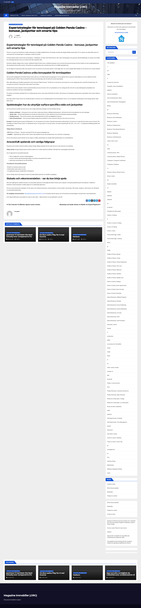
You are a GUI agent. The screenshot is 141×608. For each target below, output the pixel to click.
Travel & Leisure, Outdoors (114, 437)
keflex (108, 340)
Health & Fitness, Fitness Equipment (117, 262)
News (108, 355)
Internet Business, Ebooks (114, 301)
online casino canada (113, 367)
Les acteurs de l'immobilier (114, 344)
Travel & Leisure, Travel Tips (114, 441)
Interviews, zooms (112, 324)
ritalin (108, 410)
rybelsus (109, 414)
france (108, 242)
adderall (109, 90)
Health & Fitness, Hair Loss (114, 266)
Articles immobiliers (112, 94)
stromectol (110, 430)
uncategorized (111, 449)
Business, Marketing (112, 133)
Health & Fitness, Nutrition (114, 273)
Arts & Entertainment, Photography (116, 102)
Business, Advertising (113, 113)
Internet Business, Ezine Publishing (116, 305)
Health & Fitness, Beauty (113, 254)
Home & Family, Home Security (115, 289)
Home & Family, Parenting (114, 293)
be (107, 109)
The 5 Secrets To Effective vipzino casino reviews (24, 204)
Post (108, 387)
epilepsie (109, 195)
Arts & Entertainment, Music (114, 98)
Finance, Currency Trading (114, 223)
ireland (109, 328)
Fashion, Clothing (112, 215)
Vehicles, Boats (111, 461)
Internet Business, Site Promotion (116, 320)
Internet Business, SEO (113, 316)
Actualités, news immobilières (15, 24)
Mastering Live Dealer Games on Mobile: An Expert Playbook (79, 204)
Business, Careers (112, 121)
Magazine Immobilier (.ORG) (70, 6)
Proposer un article (62, 15)
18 (107, 70)
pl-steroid (109, 379)
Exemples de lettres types (114, 211)
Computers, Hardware (113, 164)
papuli (18, 35)
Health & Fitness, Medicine (114, 269)
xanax (108, 473)
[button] (136, 15)
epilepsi (109, 191)
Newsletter (14, 15)
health (108, 250)
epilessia (109, 199)
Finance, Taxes (111, 230)
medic (108, 351)
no (107, 363)
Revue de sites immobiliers (114, 406)
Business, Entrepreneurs (113, 125)
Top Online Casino (112, 434)
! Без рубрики (111, 62)
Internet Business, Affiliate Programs (116, 297)
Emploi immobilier (112, 184)
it (107, 332)
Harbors (76, 237)
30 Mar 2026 (11, 577)
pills (108, 375)
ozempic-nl (110, 371)
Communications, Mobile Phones (116, 156)
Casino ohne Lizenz (112, 141)
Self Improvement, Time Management (117, 422)
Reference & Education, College (115, 398)
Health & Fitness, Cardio (113, 258)
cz (107, 168)
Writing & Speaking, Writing (114, 469)
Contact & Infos (46, 15)
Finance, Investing (112, 227)
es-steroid (109, 207)
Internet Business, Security (114, 312)
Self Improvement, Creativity (114, 418)
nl (107, 359)
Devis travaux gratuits (29, 15)
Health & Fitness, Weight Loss (115, 277)
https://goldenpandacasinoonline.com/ (34, 193)
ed (107, 180)
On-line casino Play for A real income (52, 236)
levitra (108, 348)
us (107, 453)
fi (107, 219)
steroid (109, 426)
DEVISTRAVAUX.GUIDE (121, 32)
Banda (109, 105)
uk (107, 445)
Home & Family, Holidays (114, 281)
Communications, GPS (113, 152)
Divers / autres (111, 176)
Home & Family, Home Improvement (116, 285)
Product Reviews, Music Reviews (116, 394)
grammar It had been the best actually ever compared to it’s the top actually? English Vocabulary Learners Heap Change (121, 522)
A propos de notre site (113, 82)
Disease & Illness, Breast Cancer (116, 172)
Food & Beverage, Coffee (114, 234)
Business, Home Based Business (116, 129)
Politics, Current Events (113, 383)
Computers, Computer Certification (116, 160)
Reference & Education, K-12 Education (117, 402)
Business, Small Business (114, 137)
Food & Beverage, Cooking (114, 238)
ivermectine (110, 336)
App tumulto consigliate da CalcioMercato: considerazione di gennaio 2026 (120, 575)
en (107, 187)
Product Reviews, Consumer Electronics (118, 391)
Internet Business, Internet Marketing (117, 309)
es (107, 203)
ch (107, 144)
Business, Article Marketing (114, 117)
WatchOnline (110, 465)
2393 (108, 74)
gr (107, 246)
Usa (108, 457)
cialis (108, 148)
